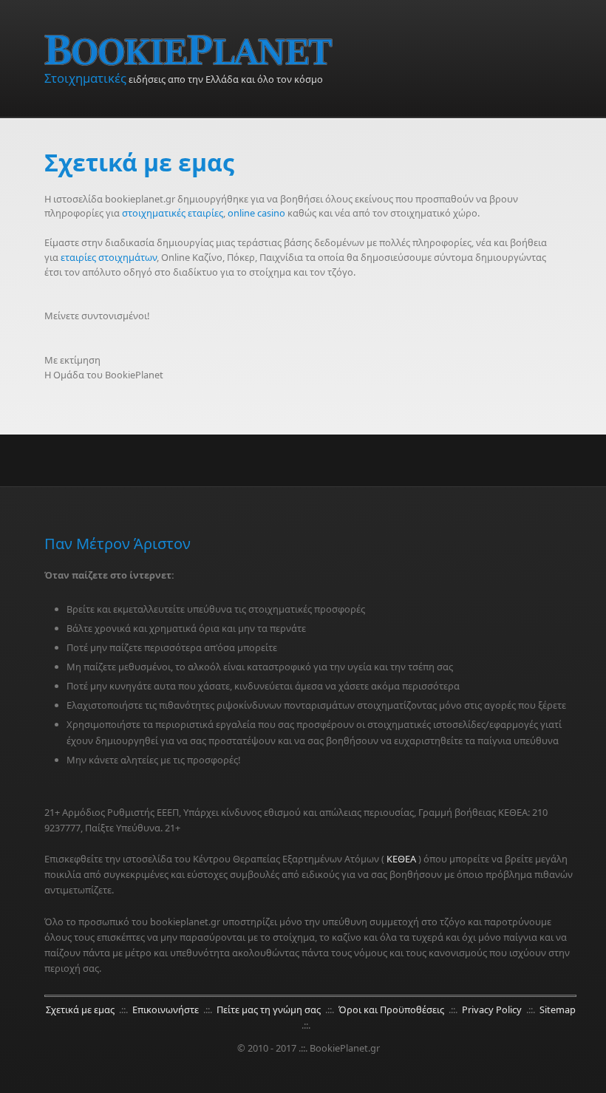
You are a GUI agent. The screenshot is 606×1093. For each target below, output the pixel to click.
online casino (256, 212)
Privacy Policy (493, 1009)
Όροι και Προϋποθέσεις (392, 1009)
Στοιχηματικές (85, 77)
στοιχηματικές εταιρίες (172, 212)
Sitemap (557, 1009)
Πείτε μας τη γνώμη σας (270, 1009)
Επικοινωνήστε (166, 1009)
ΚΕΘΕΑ (401, 858)
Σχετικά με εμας (81, 1009)
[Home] (310, 50)
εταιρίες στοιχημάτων (109, 257)
